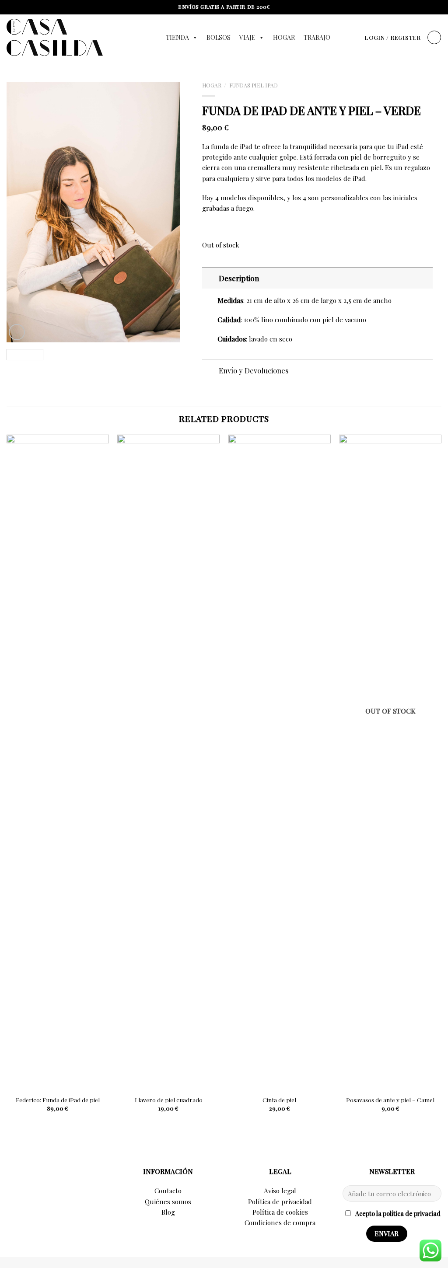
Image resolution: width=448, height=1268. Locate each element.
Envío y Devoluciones (253, 370)
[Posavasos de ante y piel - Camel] (390, 762)
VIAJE (247, 37)
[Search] (354, 37)
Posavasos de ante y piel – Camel (390, 1100)
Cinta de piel (279, 1100)
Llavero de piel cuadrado (169, 1100)
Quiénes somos (168, 1201)
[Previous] (21, 212)
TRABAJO (317, 37)
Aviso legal (280, 1190)
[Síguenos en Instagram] (56, 1179)
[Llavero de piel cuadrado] (168, 762)
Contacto (168, 1190)
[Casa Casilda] (77, 37)
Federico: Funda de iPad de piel (58, 1100)
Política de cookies (280, 1212)
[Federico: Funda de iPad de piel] (58, 762)
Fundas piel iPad (253, 85)
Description (239, 278)
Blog (168, 1212)
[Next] (166, 212)
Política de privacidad (280, 1201)
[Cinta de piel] (279, 762)
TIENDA (177, 37)
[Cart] (434, 37)
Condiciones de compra (280, 1222)
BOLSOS (218, 37)
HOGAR (284, 37)
